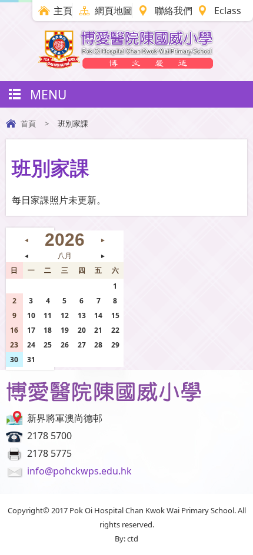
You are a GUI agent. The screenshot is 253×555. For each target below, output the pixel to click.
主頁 (63, 10)
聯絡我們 (173, 10)
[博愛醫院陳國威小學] (126, 65)
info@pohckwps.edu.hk (79, 470)
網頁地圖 (113, 10)
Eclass (227, 10)
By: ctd (126, 538)
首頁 (28, 123)
